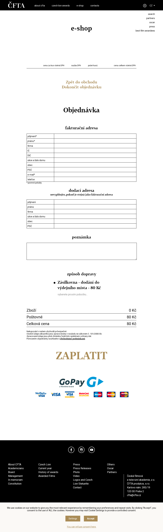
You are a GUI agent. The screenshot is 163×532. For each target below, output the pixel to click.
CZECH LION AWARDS (61, 5)
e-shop (80, 5)
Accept (90, 518)
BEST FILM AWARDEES (145, 30)
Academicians (16, 468)
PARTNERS (150, 18)
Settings (73, 518)
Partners (112, 472)
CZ (151, 5)
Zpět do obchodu (81, 82)
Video (76, 476)
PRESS (152, 26)
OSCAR (152, 22)
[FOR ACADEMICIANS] (145, 5)
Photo (76, 472)
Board (11, 472)
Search (151, 14)
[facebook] (71, 450)
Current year (45, 468)
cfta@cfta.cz (134, 495)
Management (15, 476)
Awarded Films (46, 476)
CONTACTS (94, 5)
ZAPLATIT (81, 355)
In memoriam (15, 479)
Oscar (110, 468)
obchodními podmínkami (72, 338)
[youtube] (92, 450)
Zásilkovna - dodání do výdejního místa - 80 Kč (79, 285)
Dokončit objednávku (81, 87)
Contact (77, 487)
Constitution (14, 483)
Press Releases (82, 468)
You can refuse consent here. (81, 526)
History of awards (48, 472)
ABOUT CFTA (39, 5)
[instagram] (81, 450)
